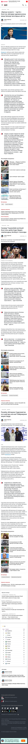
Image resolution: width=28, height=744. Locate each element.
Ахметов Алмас (8, 671)
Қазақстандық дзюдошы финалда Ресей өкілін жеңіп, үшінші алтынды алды (12, 597)
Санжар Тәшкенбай (13, 395)
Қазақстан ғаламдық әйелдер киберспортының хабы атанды (13, 684)
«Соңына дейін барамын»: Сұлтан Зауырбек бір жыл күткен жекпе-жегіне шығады (13, 403)
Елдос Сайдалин (9, 204)
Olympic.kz (3, 52)
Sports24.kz (8, 454)
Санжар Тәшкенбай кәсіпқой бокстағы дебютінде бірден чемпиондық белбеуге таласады (12, 603)
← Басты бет (3, 9)
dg (18, 714)
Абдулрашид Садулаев (16, 577)
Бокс (8, 9)
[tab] (4, 626)
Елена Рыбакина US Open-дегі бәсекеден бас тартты (13, 610)
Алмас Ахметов (7, 19)
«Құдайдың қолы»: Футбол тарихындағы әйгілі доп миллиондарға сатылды (13, 585)
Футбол (8, 409)
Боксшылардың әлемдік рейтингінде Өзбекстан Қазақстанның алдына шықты (13, 219)
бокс (3, 204)
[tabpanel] (13, 647)
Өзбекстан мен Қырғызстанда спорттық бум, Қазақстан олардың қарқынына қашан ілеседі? (13, 676)
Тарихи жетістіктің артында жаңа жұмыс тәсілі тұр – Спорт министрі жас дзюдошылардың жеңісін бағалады (12, 617)
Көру (23, 740)
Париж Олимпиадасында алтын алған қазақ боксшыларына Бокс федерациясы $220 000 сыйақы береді (12, 213)
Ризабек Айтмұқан (6, 577)
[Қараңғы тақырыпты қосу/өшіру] (26, 5)
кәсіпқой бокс (5, 395)
